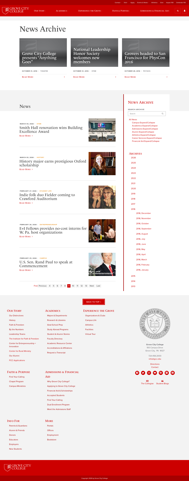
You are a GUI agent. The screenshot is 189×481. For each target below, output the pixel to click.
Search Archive (136, 110)
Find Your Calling (16, 377)
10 (73, 286)
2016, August (142, 234)
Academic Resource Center (59, 343)
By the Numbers (16, 329)
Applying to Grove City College (61, 386)
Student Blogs (162, 383)
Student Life (46, 191)
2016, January (142, 270)
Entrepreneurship (48, 225)
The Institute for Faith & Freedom (24, 338)
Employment (52, 435)
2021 (133, 183)
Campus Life (90, 320)
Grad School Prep (55, 325)
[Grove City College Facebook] (137, 373)
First (36, 286)
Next (92, 286)
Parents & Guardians (18, 425)
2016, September (143, 228)
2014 (133, 281)
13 (86, 286)
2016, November (143, 218)
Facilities (89, 329)
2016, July (140, 239)
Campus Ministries (17, 386)
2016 (133, 209)
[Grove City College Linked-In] (173, 373)
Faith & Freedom (16, 325)
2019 (133, 193)
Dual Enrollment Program (58, 404)
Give (161, 2)
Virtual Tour (90, 334)
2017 (133, 204)
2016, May (140, 249)
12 (82, 286)
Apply (132, 2)
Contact (154, 367)
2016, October (142, 223)
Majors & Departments (57, 315)
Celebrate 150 (181, 2)
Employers (14, 444)
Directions (154, 364)
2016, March (141, 259)
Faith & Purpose (18, 372)
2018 (133, 199)
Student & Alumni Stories (58, 334)
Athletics (154, 2)
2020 (133, 188)
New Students (15, 449)
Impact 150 (169, 2)
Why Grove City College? (58, 381)
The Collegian (147, 383)
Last (98, 286)
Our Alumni (14, 355)
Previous (42, 286)
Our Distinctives (16, 315)
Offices (50, 430)
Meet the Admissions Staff (59, 409)
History (40, 157)
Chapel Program (16, 381)
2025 (133, 163)
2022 (133, 178)
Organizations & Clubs (95, 315)
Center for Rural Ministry (20, 351)
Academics (52, 310)
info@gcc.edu (155, 359)
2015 (133, 276)
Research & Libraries (56, 320)
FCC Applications (17, 360)
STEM (39, 124)
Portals (50, 425)
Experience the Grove (98, 310)
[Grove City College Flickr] (167, 373)
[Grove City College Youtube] (155, 373)
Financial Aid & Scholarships (60, 390)
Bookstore (51, 439)
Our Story (14, 310)
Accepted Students (55, 395)
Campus (43, 258)
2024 (133, 168)
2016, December (143, 213)
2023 (133, 173)
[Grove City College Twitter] (143, 373)
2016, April (141, 254)
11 (77, 286)
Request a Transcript (56, 352)
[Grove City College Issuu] (161, 373)
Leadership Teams (17, 334)
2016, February (142, 264)
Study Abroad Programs (57, 329)
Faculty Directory (54, 338)
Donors (12, 435)
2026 (133, 157)
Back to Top (93, 302)
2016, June (141, 244)
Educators (13, 439)
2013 (133, 286)
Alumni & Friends (17, 430)
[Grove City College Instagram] (149, 373)
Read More (25, 136)
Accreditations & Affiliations (59, 348)
